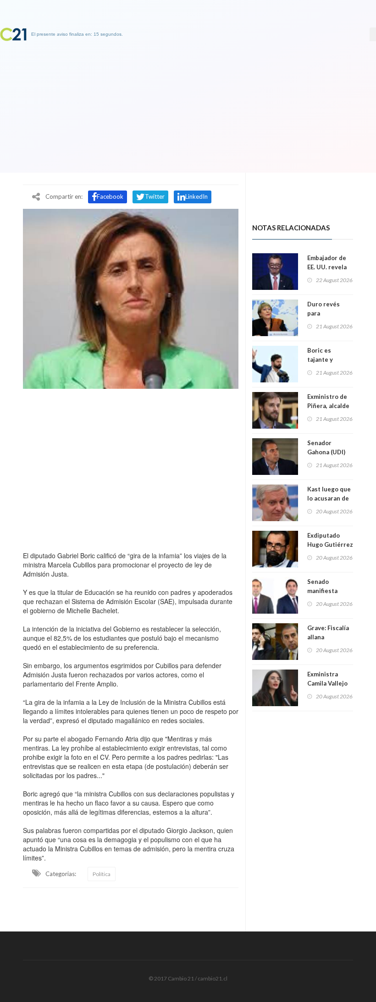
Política (102, 874)
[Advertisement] (130, 467)
